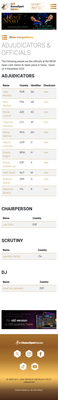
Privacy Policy (45, 379)
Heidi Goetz (9, 172)
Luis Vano (8, 224)
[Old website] (29, 319)
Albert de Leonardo (13, 288)
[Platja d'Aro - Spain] (29, 21)
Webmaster (29, 382)
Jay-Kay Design (36, 390)
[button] (29, 37)
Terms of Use (31, 379)
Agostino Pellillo (11, 256)
